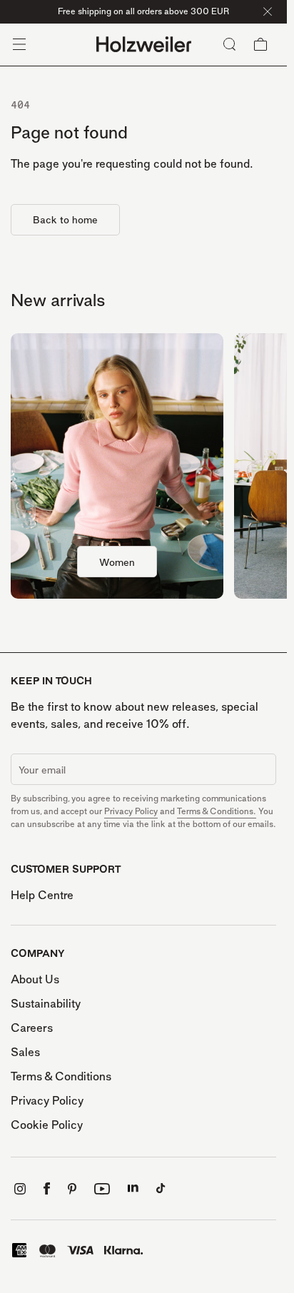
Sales (25, 1052)
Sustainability (46, 1003)
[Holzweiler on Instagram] (20, 1189)
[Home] (143, 45)
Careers (32, 1027)
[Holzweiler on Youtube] (102, 1189)
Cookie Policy (47, 1124)
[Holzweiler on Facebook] (47, 1188)
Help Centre (42, 895)
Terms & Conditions (61, 1076)
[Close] (267, 11)
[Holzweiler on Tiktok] (161, 1188)
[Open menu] (19, 44)
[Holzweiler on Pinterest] (72, 1189)
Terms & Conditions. (216, 811)
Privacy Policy (131, 811)
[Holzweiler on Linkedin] (133, 1188)
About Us (35, 979)
